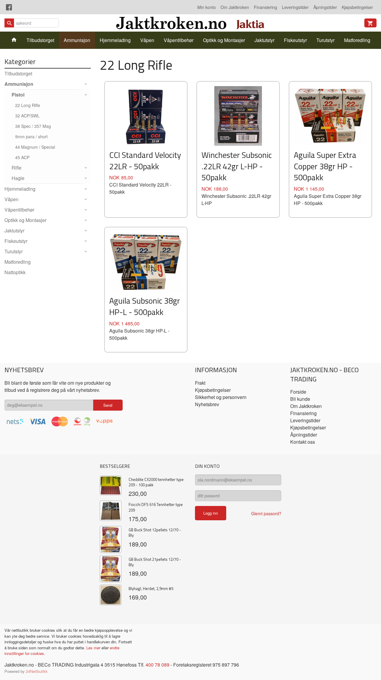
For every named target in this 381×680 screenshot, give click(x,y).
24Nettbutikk (37, 671)
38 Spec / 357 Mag (33, 126)
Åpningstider (325, 7)
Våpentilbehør (178, 40)
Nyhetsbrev (207, 404)
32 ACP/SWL (27, 116)
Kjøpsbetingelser (357, 7)
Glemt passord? (266, 513)
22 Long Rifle (27, 105)
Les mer (94, 647)
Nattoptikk (15, 272)
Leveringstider (295, 7)
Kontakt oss (302, 441)
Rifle (16, 167)
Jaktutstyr (264, 40)
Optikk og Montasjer (224, 40)
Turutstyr (325, 40)
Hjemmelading (115, 40)
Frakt (200, 382)
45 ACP (22, 157)
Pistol (18, 94)
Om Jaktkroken (235, 7)
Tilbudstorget (40, 40)
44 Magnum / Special (35, 147)
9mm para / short (31, 136)
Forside (298, 391)
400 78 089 (157, 664)
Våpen (147, 40)
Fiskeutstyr (295, 40)
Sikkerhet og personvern (220, 397)
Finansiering (265, 7)
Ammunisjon (77, 40)
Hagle (18, 178)
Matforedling (357, 40)
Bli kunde (300, 398)
